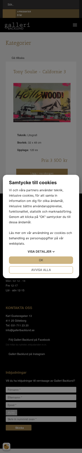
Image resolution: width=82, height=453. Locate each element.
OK (41, 260)
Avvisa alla (41, 270)
